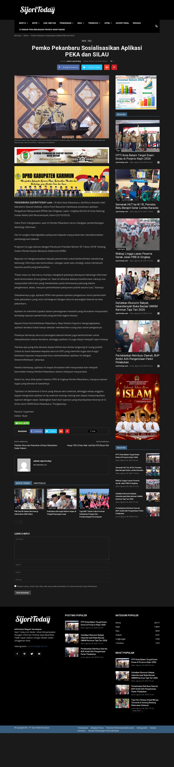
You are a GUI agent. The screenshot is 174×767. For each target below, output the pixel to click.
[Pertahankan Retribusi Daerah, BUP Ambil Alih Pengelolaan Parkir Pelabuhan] (138, 336)
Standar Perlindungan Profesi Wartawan (42, 29)
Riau (79, 23)
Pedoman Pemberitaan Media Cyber (120, 728)
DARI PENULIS (40, 483)
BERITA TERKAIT (23, 483)
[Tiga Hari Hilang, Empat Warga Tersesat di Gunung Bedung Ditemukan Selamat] (122, 703)
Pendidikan (65, 23)
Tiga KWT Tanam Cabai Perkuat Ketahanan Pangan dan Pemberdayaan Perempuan (92, 514)
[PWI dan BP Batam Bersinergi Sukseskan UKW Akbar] (29, 499)
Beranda (17, 35)
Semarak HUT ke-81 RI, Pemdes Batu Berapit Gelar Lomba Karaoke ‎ (137, 206)
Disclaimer (82, 731)
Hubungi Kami (142, 728)
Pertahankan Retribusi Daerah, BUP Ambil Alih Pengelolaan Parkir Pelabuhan (137, 359)
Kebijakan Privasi (97, 728)
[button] (156, 26)
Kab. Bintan (50, 23)
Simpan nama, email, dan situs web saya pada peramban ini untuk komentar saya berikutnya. (57, 586)
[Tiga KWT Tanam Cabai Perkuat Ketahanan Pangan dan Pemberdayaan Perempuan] (94, 499)
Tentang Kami (83, 728)
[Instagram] (24, 654)
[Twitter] (32, 654)
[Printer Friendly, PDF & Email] (22, 423)
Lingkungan (52, 508)
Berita (22, 23)
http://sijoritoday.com (40, 465)
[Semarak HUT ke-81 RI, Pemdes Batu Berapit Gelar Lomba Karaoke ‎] (138, 185)
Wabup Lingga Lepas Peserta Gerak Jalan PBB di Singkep (134, 255)
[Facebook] (17, 654)
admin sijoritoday (73, 61)
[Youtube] (39, 654)
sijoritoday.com (122, 162)
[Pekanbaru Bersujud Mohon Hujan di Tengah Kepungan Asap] (62, 499)
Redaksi (137, 23)
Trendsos (93, 23)
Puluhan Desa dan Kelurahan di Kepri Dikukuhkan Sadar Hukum (35, 446)
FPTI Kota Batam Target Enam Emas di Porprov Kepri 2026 (135, 157)
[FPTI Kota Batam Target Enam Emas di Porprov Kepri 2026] (138, 136)
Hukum (119, 351)
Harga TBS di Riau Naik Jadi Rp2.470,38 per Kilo (88, 445)
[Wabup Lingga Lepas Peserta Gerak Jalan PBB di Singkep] (138, 234)
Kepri (34, 23)
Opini (107, 23)
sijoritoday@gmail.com (37, 646)
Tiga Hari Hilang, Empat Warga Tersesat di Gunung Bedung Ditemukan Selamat (144, 702)
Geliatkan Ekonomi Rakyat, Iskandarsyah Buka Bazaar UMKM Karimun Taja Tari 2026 (137, 306)
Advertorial (122, 23)
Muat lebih (137, 711)
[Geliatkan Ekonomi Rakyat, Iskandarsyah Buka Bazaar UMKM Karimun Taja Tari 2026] (138, 284)
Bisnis (118, 298)
